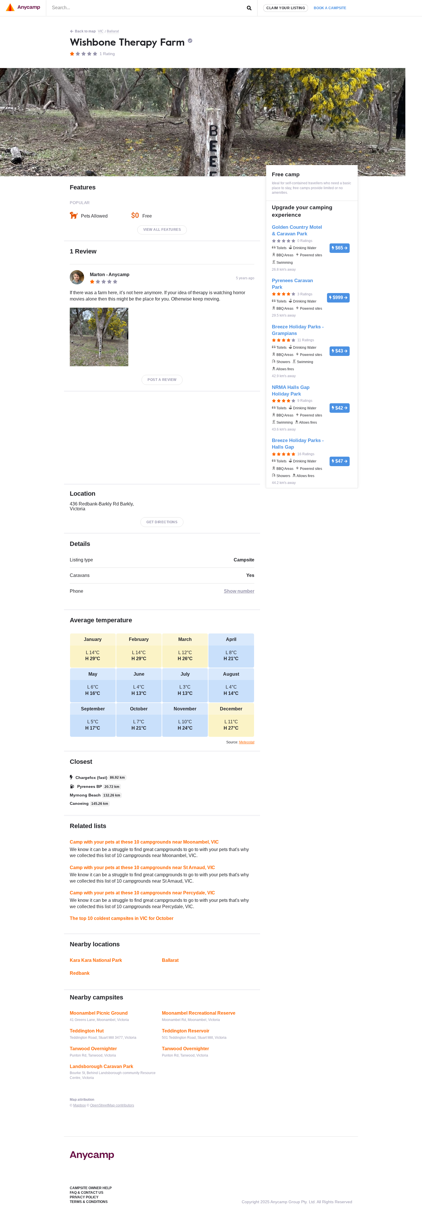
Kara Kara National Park (96, 960)
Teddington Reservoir (185, 1030)
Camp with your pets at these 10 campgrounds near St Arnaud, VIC (142, 867)
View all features (162, 230)
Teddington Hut (87, 1030)
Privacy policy (84, 1197)
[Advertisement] (162, 438)
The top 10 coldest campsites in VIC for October (121, 918)
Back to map (85, 31)
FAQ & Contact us (86, 1193)
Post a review (162, 380)
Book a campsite (330, 8)
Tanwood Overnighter (93, 1048)
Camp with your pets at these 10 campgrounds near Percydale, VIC (142, 892)
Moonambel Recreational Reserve (198, 1013)
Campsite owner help (91, 1188)
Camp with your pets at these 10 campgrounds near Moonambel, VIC (144, 842)
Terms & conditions (89, 1202)
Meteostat (246, 742)
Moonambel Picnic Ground (99, 1013)
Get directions (161, 522)
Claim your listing (285, 8)
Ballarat (113, 31)
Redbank (80, 973)
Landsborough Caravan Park (101, 1066)
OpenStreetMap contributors (112, 1105)
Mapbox (79, 1105)
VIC (101, 31)
